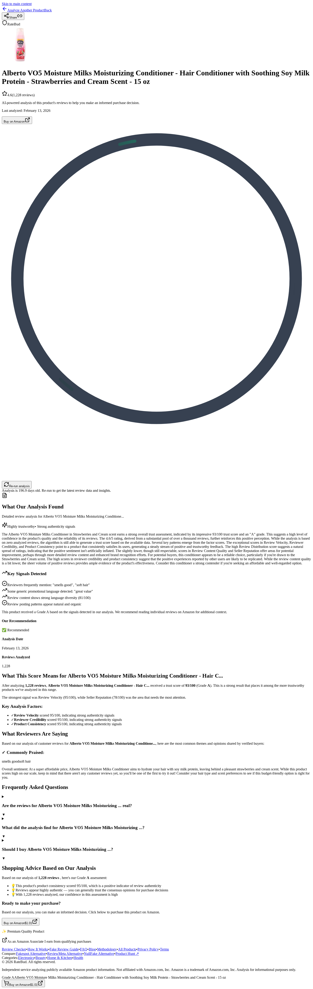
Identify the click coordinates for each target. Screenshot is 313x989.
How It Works (37, 949)
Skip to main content (17, 4)
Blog (92, 949)
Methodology (107, 949)
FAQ (83, 949)
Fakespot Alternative (31, 954)
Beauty (41, 958)
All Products (127, 949)
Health (78, 958)
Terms (164, 949)
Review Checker (14, 949)
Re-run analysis (19, 486)
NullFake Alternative (99, 954)
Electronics (26, 958)
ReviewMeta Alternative (64, 954)
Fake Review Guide (64, 949)
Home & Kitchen (59, 958)
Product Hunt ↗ (127, 954)
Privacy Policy (148, 949)
